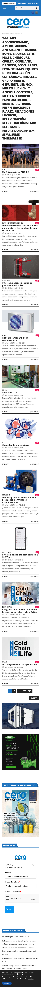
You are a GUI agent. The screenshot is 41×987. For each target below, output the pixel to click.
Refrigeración (14, 119)
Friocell (29, 77)
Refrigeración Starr (19, 123)
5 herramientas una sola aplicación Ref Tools (20, 556)
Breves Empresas (12, 223)
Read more (5, 191)
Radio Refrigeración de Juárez (16, 107)
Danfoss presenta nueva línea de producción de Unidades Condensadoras (19, 500)
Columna (4, 662)
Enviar (9, 909)
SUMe (15, 134)
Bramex (19, 54)
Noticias (4, 390)
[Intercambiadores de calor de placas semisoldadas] (20, 267)
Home (4, 34)
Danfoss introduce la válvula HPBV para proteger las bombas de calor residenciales (20, 228)
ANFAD (7, 50)
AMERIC (8, 46)
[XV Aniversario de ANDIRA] (20, 156)
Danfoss (9, 65)
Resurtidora (12, 131)
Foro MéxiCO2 (9, 392)
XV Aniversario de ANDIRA (15, 172)
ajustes (30, 979)
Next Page (27, 690)
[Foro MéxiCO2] (20, 376)
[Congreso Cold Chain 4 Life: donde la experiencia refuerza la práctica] (20, 593)
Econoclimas (13, 69)
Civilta (8, 61)
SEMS (6, 134)
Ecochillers (27, 65)
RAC (17, 104)
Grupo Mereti (13, 80)
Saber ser (20, 223)
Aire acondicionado (15, 40)
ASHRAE (31, 50)
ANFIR (18, 50)
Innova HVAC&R (6, 552)
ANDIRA (21, 46)
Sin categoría (6, 495)
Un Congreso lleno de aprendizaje (19, 664)
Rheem (29, 131)
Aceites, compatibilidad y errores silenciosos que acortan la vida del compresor (19, 967)
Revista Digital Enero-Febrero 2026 (15, 936)
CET (3, 442)
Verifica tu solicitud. (13, 892)
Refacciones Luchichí (18, 113)
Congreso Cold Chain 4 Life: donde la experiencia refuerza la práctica (19, 610)
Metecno (9, 96)
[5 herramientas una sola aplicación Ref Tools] (20, 538)
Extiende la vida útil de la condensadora (15, 339)
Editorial (8, 175)
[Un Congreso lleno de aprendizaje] (20, 648)
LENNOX (26, 84)
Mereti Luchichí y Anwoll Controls (17, 90)
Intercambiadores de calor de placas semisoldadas (17, 284)
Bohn (6, 54)
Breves (4, 223)
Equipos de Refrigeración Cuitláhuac (20, 73)
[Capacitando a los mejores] (20, 429)
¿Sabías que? (6, 280)
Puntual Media (14, 100)
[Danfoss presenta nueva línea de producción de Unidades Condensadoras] (20, 481)
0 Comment (35, 191)
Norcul (24, 96)
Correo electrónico (12, 882)
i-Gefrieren (14, 82)
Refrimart (10, 127)
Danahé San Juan (10, 343)
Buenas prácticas (7, 607)
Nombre (8, 872)
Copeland (23, 61)
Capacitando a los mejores (15, 445)
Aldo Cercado (9, 288)
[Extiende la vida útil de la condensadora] (20, 321)
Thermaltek (12, 138)
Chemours (21, 57)
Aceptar (6, 983)
